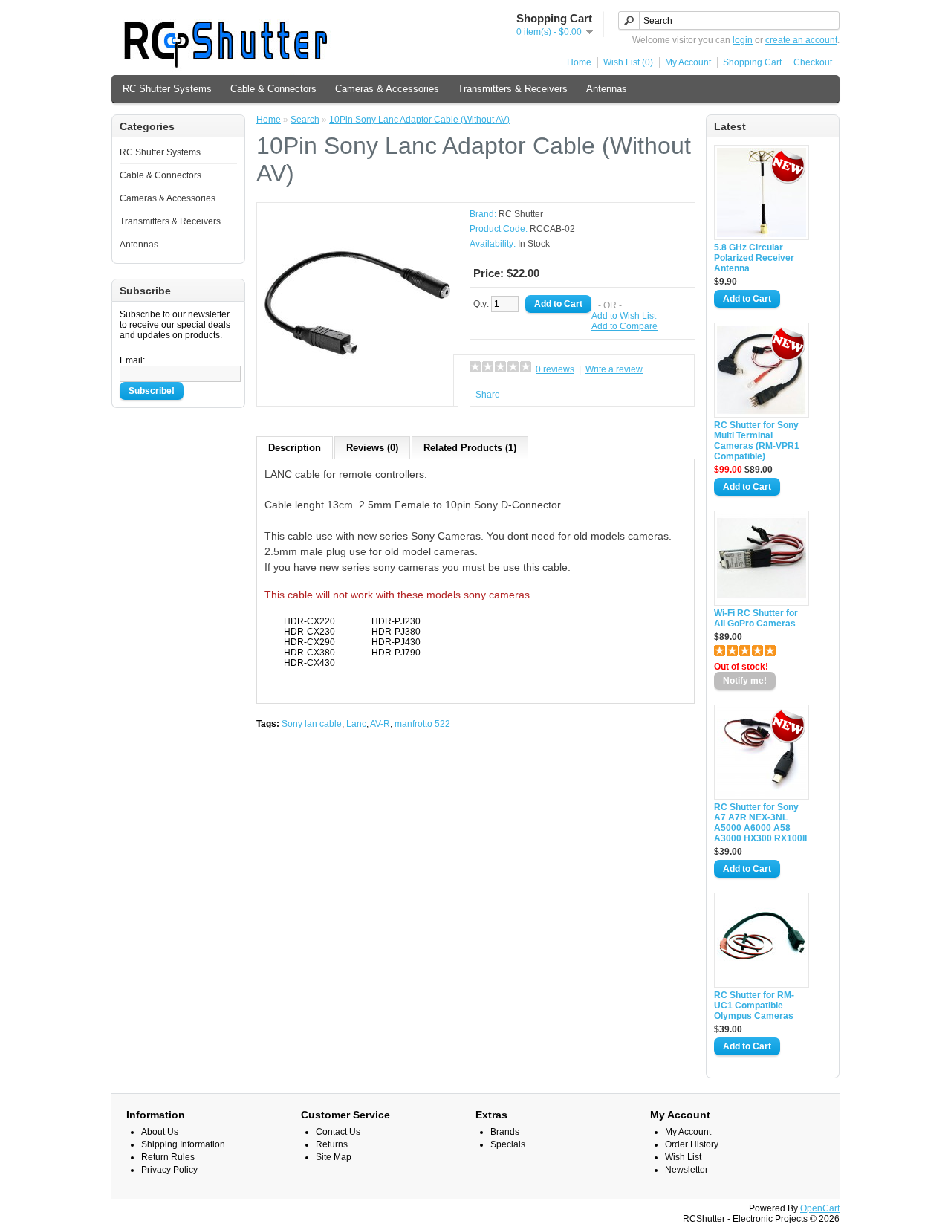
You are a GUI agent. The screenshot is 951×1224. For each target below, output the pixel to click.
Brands (504, 1132)
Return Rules (168, 1157)
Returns (332, 1144)
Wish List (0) (628, 62)
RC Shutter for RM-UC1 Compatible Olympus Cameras (754, 1005)
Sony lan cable (312, 724)
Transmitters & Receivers (513, 88)
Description (294, 447)
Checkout (812, 62)
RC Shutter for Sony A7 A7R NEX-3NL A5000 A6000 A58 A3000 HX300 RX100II (760, 822)
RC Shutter (521, 214)
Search (305, 119)
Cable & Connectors (273, 88)
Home (579, 62)
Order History (691, 1144)
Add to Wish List (623, 316)
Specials (507, 1144)
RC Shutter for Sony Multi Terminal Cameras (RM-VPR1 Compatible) (756, 441)
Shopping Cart (752, 62)
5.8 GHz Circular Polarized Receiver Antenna (754, 257)
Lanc (356, 724)
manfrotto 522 (422, 724)
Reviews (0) (372, 447)
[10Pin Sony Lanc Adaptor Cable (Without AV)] (357, 393)
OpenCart (820, 1208)
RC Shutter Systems (167, 88)
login (743, 40)
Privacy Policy (169, 1170)
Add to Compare (624, 326)
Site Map (333, 1157)
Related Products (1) (469, 447)
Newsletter (686, 1170)
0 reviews (555, 369)
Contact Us (338, 1132)
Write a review (614, 369)
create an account (801, 40)
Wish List (683, 1157)
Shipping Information (183, 1144)
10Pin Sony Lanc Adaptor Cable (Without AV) (419, 119)
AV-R (380, 724)
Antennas (606, 88)
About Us (159, 1132)
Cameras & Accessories (387, 88)
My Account (688, 62)
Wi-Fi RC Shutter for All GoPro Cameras (756, 618)
